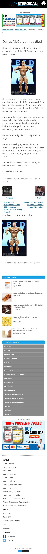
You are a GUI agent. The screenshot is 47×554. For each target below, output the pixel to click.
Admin (6, 181)
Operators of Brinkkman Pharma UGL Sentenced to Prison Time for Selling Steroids (13, 207)
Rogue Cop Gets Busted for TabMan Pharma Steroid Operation (34, 204)
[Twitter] (5, 541)
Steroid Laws (8, 478)
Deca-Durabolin (10, 358)
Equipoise (8, 366)
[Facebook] (5, 537)
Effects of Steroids (10, 467)
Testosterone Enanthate (14, 398)
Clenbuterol (9, 354)
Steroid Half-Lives (10, 481)
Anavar (7, 350)
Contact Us (7, 517)
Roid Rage (7, 471)
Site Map (6, 528)
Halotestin (8, 370)
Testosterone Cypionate (13, 394)
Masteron (8, 378)
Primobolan (8, 386)
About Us (6, 513)
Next (39, 198)
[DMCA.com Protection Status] (23, 551)
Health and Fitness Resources (15, 505)
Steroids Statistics (10, 474)
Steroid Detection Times (12, 484)
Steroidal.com (7, 30)
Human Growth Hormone (14, 374)
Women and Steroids (11, 495)
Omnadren (8, 382)
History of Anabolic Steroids (14, 498)
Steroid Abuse (8, 464)
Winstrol (7, 414)
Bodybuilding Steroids (12, 491)
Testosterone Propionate (14, 402)
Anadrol (7, 346)
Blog (22, 178)
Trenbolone (8, 406)
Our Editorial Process (11, 520)
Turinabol (8, 410)
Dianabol (7, 362)
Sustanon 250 (9, 390)
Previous (9, 198)
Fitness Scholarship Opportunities (16, 502)
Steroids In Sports (10, 488)
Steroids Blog (20, 30)
